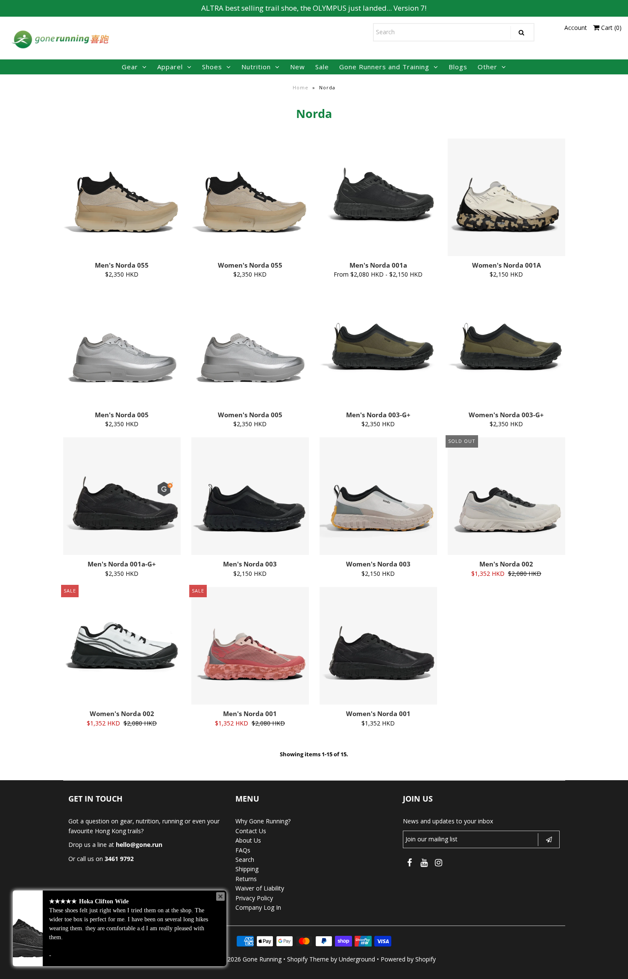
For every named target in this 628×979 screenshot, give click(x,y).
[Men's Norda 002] (506, 496)
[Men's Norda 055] (122, 197)
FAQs (242, 850)
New (297, 66)
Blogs (458, 66)
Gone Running (262, 959)
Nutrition (256, 66)
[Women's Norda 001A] (506, 197)
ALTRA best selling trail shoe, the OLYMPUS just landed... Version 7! (313, 8)
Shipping (246, 869)
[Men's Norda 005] (122, 347)
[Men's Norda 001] (250, 646)
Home (300, 87)
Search (244, 859)
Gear (130, 66)
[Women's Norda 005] (250, 347)
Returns (246, 879)
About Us (248, 840)
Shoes (212, 66)
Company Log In (258, 907)
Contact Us (250, 831)
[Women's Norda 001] (378, 646)
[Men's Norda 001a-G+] (122, 496)
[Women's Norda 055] (250, 197)
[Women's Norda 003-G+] (506, 335)
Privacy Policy (254, 898)
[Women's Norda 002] (122, 634)
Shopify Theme (308, 959)
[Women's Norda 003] (378, 496)
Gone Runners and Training (384, 66)
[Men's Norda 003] (250, 496)
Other (487, 66)
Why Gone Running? (263, 821)
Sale (322, 66)
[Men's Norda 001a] (378, 186)
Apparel (170, 66)
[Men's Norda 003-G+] (378, 335)
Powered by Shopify (408, 959)
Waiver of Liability (259, 888)
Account (575, 28)
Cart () (610, 28)
